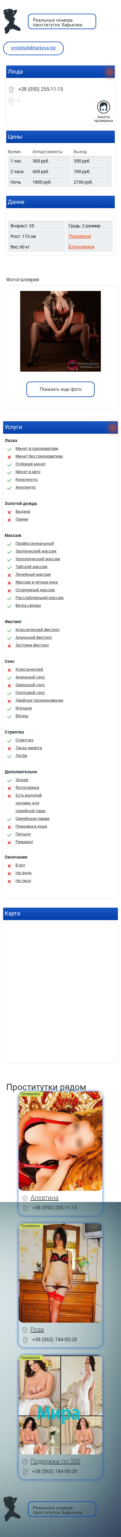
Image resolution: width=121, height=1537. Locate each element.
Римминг (24, 841)
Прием (22, 519)
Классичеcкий (29, 669)
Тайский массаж (31, 566)
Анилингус (26, 487)
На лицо (23, 880)
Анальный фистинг (34, 637)
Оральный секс (30, 684)
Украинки (80, 236)
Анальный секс (30, 677)
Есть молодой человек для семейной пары (31, 803)
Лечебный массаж (33, 574)
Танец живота (29, 747)
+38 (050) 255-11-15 (40, 89)
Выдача (23, 511)
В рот (20, 865)
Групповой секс (30, 692)
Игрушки (24, 708)
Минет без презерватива (39, 456)
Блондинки (81, 247)
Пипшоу (23, 834)
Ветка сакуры (28, 605)
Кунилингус (27, 479)
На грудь (24, 872)
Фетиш (22, 715)
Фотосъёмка (27, 787)
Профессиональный (35, 543)
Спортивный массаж (35, 590)
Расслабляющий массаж (40, 597)
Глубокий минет (31, 464)
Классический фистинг (38, 629)
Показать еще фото (61, 389)
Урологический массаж (38, 558)
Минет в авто (28, 471)
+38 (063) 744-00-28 (54, 1339)
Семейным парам (33, 818)
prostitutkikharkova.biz (33, 47)
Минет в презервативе (37, 448)
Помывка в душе (31, 826)
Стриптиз (25, 740)
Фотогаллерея (22, 280)
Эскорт (22, 779)
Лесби (21, 755)
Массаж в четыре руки (37, 582)
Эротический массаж (36, 551)
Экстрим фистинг (32, 645)
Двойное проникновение (39, 700)
